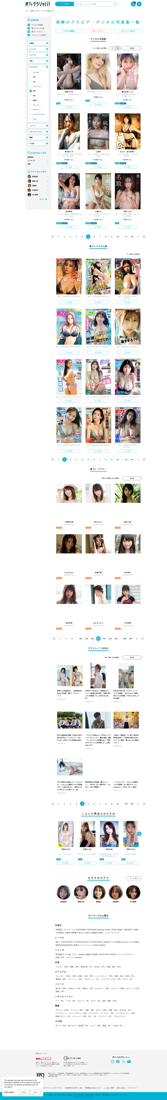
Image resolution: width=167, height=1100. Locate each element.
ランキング (31, 160)
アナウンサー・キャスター (102, 1013)
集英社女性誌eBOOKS (64, 945)
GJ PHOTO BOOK (96, 942)
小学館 (135, 930)
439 (116, 639)
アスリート (105, 1016)
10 (118, 237)
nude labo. (78, 957)
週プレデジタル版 (38, 28)
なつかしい (102, 988)
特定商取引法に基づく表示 (74, 1088)
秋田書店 (59, 930)
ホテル (96, 1001)
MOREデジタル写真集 (112, 942)
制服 (75, 967)
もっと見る (134, 878)
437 (104, 639)
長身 (34, 95)
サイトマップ (132, 1088)
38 (132, 237)
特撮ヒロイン (63, 1016)
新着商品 (31, 157)
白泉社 (87, 933)
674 (132, 804)
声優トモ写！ (61, 957)
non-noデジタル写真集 (130, 942)
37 (126, 237)
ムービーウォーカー (112, 933)
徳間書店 (74, 933)
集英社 (120, 930)
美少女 (61, 988)
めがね (100, 967)
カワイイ (118, 988)
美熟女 (88, 988)
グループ (83, 1001)
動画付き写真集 (92, 954)
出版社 (31, 43)
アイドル (77, 1010)
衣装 (31, 61)
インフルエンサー (126, 1013)
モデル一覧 (43, 199)
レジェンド (79, 1016)
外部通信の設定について (93, 1088)
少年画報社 (60, 933)
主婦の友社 (127, 930)
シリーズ (32, 55)
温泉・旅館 (109, 1001)
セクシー (133, 988)
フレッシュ (36, 105)
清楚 (61, 991)
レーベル (32, 49)
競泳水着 (87, 967)
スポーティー (36, 109)
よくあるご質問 (109, 1088)
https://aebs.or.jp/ (52, 1076)
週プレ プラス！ (37, 32)
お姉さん (75, 988)
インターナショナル (38, 114)
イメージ (32, 126)
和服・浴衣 (114, 967)
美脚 (34, 91)
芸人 (92, 1016)
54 (132, 460)
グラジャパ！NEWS (39, 35)
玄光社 (108, 930)
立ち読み (69, 107)
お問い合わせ (120, 1088)
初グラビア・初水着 (78, 1026)
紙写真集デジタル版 (63, 954)
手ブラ (61, 1026)
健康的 (35, 100)
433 (80, 639)
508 (124, 639)
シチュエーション (35, 132)
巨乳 (34, 77)
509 (130, 639)
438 (110, 639)
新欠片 (81, 933)
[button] (139, 834)
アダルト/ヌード (119, 1016)
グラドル (63, 1010)
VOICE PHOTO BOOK (107, 954)
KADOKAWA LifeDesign (96, 930)
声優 (114, 1010)
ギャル (35, 119)
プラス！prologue (78, 954)
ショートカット (37, 86)
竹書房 (67, 933)
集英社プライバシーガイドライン (51, 1088)
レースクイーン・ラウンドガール (72, 1013)
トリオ (71, 1001)
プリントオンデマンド (125, 954)
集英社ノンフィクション (83, 945)
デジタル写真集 (37, 25)
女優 (90, 1010)
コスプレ (62, 967)
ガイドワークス (69, 930)
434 (86, 639)
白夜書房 (94, 933)
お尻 (34, 81)
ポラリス (70, 957)
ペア (60, 1001)
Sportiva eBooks (99, 945)
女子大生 (126, 1010)
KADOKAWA (81, 930)
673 (126, 804)
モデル (102, 1010)
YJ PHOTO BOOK (81, 942)
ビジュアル (33, 67)
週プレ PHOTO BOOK (64, 942)
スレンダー (36, 72)
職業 (31, 137)
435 (92, 639)
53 (126, 460)
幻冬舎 (114, 930)
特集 (29, 164)
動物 (107, 1026)
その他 (31, 143)
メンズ (96, 1026)
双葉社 (101, 933)
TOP (26, 11)
